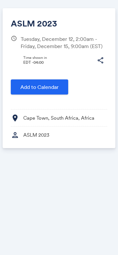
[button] (100, 60)
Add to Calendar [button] (39, 87)
